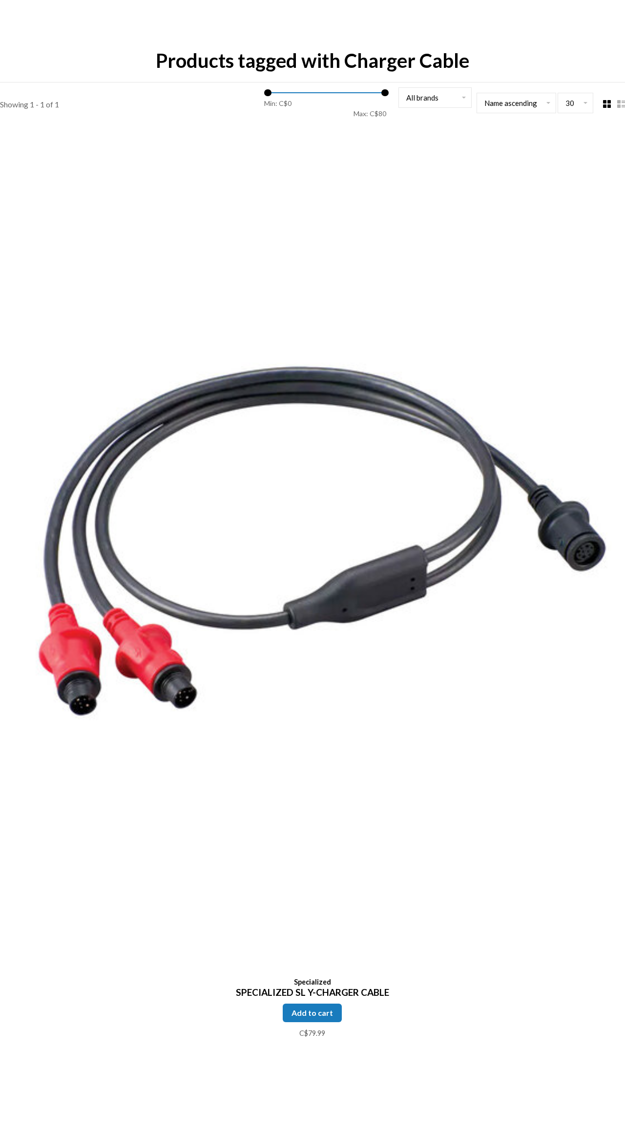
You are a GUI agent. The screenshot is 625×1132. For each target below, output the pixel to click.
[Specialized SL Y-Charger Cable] (312, 552)
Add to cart (312, 1012)
